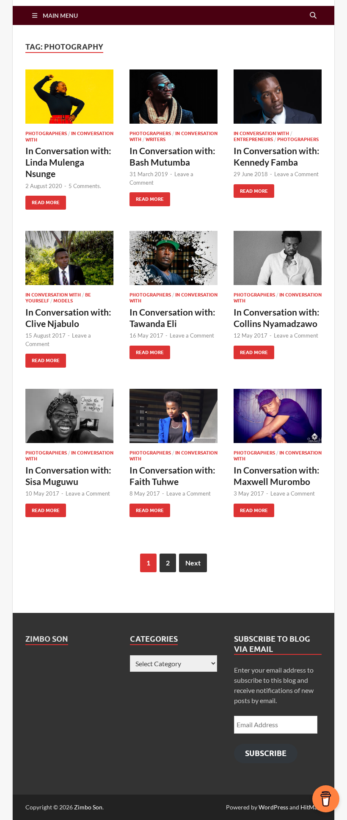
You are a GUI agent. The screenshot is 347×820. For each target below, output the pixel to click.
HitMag (310, 807)
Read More (42, 200)
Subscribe (265, 753)
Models (63, 301)
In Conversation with (261, 133)
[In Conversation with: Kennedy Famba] (278, 96)
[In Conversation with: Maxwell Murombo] (278, 416)
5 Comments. (85, 186)
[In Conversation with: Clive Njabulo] (69, 258)
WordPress (273, 807)
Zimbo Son (46, 638)
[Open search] (313, 15)
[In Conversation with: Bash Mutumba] (173, 96)
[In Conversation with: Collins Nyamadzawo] (278, 258)
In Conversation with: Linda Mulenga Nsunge (68, 162)
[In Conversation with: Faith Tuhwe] (173, 416)
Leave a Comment (296, 174)
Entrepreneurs (253, 139)
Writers (155, 139)
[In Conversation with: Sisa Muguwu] (69, 416)
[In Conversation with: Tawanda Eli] (173, 258)
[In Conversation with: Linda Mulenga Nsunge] (69, 96)
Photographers (46, 133)
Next (193, 563)
